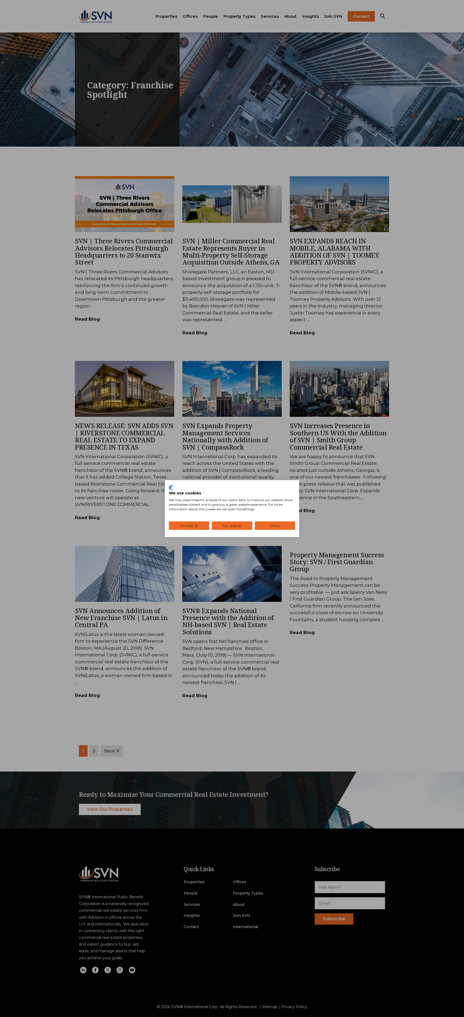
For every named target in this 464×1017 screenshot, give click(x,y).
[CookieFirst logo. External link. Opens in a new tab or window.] (171, 487)
